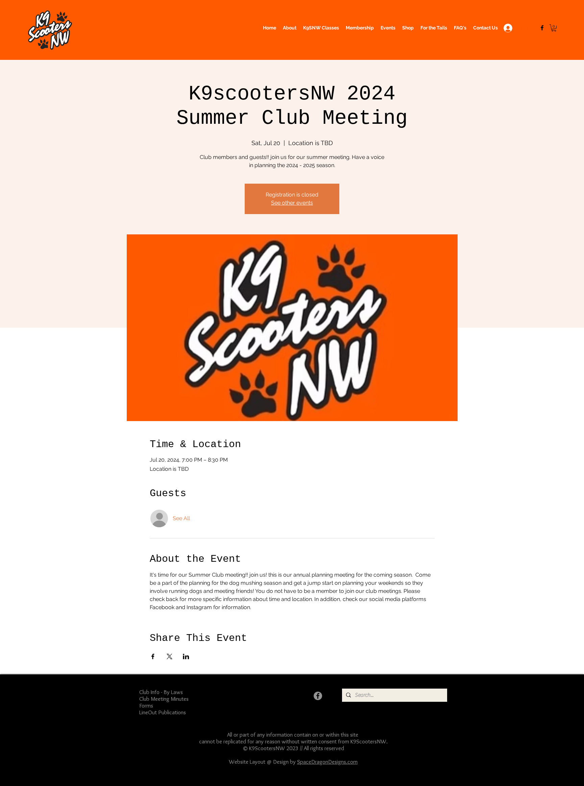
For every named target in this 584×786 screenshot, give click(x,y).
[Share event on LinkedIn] (186, 656)
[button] (554, 27)
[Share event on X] (169, 656)
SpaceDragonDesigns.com (327, 761)
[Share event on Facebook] (153, 656)
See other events (292, 203)
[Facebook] (542, 27)
